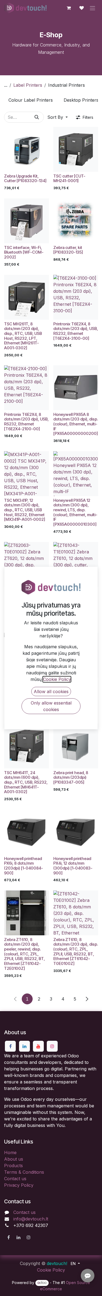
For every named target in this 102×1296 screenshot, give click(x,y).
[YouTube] (38, 1046)
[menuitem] (30, 100)
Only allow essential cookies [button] (51, 706)
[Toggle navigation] (92, 8)
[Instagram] (52, 1046)
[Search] (37, 117)
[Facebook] (10, 1046)
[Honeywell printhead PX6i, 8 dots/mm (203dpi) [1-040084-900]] (26, 831)
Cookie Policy (51, 1270)
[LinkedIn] (24, 1046)
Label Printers (27, 85)
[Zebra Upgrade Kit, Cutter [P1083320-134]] (26, 149)
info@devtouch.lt (30, 1219)
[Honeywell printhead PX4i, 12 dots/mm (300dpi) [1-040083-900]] (75, 831)
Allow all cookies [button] (51, 691)
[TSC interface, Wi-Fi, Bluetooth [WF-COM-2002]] (26, 220)
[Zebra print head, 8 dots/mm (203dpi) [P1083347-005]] (75, 746)
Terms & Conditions (24, 1172)
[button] (57, 117)
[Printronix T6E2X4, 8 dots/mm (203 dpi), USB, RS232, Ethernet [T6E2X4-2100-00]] (26, 387)
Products (13, 1165)
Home (10, 1152)
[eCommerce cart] (68, 7)
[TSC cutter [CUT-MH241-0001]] (75, 149)
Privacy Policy (18, 1185)
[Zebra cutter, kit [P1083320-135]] (75, 220)
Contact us (15, 1178)
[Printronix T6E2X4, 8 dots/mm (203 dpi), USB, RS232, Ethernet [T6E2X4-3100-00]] (75, 297)
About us (13, 1159)
